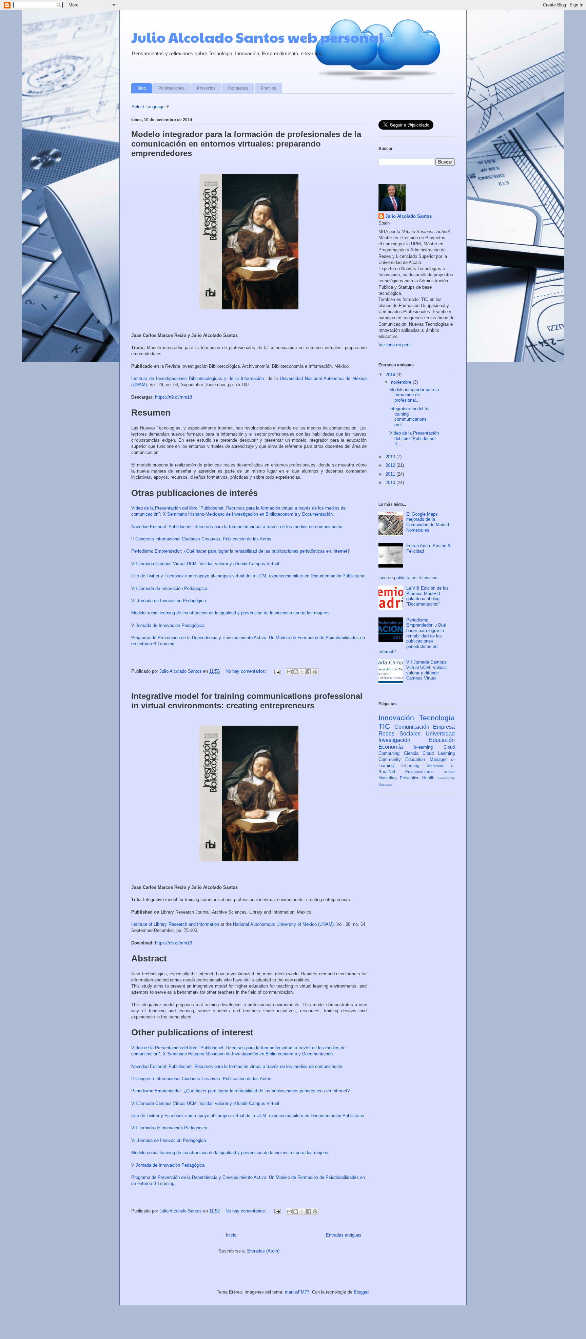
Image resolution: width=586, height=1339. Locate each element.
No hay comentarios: (247, 671)
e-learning (410, 765)
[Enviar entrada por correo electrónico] (277, 671)
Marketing (387, 778)
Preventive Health (417, 778)
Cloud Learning (439, 753)
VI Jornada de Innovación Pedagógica (168, 600)
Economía (390, 747)
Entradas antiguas (344, 1235)
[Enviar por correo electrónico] (289, 671)
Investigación (394, 740)
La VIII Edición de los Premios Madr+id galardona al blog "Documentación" (427, 596)
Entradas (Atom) (263, 1251)
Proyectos (206, 88)
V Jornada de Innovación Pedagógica (167, 625)
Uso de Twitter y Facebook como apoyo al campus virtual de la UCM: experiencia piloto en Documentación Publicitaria (247, 575)
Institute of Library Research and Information (175, 924)
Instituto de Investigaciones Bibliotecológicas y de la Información (197, 378)
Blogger (361, 1292)
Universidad (440, 734)
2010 (391, 482)
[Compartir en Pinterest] (315, 671)
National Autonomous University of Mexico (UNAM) (283, 924)
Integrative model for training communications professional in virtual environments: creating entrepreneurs (247, 700)
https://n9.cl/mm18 (173, 397)
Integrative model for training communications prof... (409, 416)
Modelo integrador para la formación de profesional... (414, 395)
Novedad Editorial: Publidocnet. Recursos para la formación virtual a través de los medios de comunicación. (237, 526)
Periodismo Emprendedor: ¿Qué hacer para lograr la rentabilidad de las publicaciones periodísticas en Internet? (240, 551)
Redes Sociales (399, 734)
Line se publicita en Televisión (407, 577)
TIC (384, 726)
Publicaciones (171, 88)
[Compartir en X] (302, 671)
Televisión (435, 765)
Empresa (444, 727)
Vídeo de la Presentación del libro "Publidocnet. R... (414, 438)
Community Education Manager (412, 759)
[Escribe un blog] (295, 671)
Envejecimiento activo (430, 771)
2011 (391, 474)
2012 (391, 465)
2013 (391, 456)
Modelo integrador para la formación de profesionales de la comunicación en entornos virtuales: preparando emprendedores (246, 144)
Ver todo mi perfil (395, 344)
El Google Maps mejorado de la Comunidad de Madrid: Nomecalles (428, 522)
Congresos (238, 88)
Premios (268, 88)
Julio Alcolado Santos (408, 216)
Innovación (396, 718)
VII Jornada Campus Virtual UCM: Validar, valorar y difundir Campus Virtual (205, 563)
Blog (141, 88)
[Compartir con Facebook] (308, 671)
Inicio (231, 1235)
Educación (442, 740)
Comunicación (411, 727)
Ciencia (411, 753)
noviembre (402, 382)
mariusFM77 (297, 1292)
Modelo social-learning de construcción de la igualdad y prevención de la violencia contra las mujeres (230, 612)
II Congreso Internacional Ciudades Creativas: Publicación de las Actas (201, 538)
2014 (391, 374)
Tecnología (437, 718)
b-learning (423, 747)
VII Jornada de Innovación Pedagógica (169, 588)
